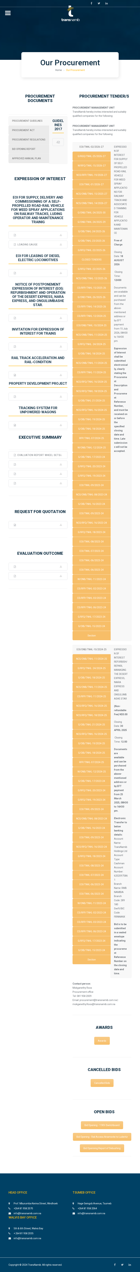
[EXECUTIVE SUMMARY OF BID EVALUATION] (38, 566)
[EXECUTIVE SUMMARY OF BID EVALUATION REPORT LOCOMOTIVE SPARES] (38, 576)
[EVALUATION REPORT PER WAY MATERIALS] (38, 474)
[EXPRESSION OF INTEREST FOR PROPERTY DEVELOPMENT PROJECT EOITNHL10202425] (38, 396)
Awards (102, 1040)
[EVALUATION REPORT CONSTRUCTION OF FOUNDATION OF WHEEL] (38, 464)
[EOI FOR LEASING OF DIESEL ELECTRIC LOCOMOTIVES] (38, 273)
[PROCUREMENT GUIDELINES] (58, 142)
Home (58, 70)
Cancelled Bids (102, 1083)
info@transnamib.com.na (27, 1213)
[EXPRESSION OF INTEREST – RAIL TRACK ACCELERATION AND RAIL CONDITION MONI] (38, 375)
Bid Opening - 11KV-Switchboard (102, 1125)
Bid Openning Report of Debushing (102, 1148)
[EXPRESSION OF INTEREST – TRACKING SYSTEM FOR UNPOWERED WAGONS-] (38, 425)
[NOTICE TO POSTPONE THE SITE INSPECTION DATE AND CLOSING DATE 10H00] (38, 318)
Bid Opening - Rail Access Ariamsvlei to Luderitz (102, 1136)
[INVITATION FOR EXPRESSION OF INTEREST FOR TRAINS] (38, 346)
